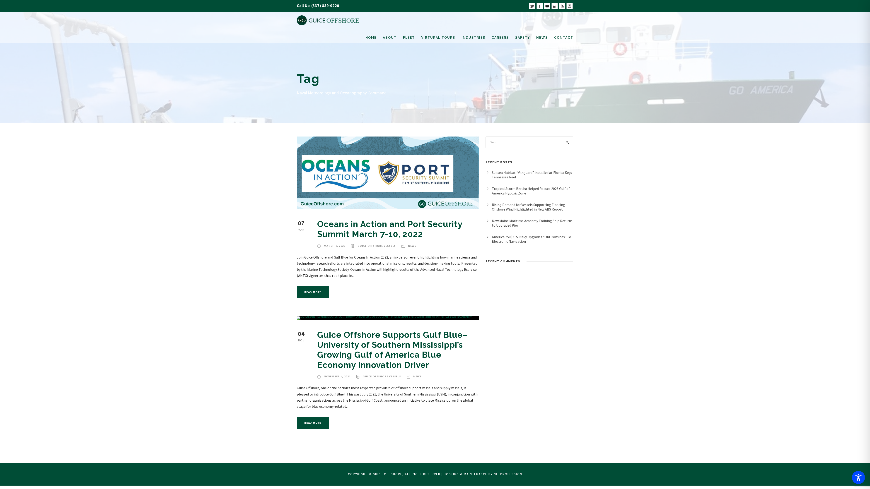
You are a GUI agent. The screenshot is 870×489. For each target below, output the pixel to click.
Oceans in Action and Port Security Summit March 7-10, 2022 (389, 229)
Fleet (409, 37)
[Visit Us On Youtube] (547, 5)
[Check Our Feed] (562, 5)
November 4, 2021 (337, 376)
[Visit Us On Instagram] (569, 5)
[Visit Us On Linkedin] (554, 5)
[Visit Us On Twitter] (532, 5)
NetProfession (508, 474)
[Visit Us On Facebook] (539, 5)
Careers (500, 37)
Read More (312, 292)
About (390, 37)
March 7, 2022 (334, 245)
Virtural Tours (438, 37)
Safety (522, 37)
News (542, 37)
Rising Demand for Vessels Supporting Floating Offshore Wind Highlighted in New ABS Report (528, 206)
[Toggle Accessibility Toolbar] (858, 477)
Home (371, 37)
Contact (563, 37)
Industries (473, 37)
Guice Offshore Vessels (377, 245)
